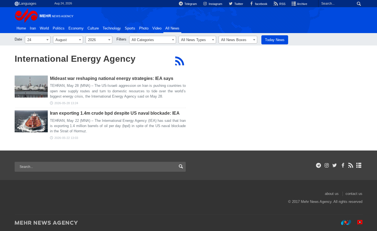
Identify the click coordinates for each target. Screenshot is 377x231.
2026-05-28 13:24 (66, 103)
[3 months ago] (31, 121)
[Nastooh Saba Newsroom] (343, 222)
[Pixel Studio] (357, 222)
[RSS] (179, 61)
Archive (301, 4)
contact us (354, 194)
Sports (130, 28)
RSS (281, 4)
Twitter (238, 4)
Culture (93, 28)
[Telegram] (318, 165)
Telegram (190, 4)
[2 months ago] (31, 87)
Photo (143, 28)
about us (332, 194)
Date (18, 39)
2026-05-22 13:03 (66, 137)
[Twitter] (334, 165)
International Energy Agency (75, 59)
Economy (76, 28)
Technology (112, 28)
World (44, 28)
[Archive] (358, 165)
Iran (33, 28)
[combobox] (38, 40)
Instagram (215, 4)
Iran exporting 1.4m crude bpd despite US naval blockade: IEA (115, 113)
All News (172, 28)
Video (156, 28)
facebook (260, 4)
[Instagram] (326, 165)
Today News (275, 40)
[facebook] (342, 165)
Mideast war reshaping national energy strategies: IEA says (111, 78)
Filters (121, 39)
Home (21, 28)
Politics (59, 28)
